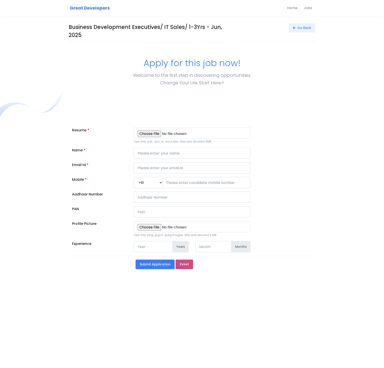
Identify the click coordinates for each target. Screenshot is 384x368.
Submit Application (155, 264)
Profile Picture (84, 223)
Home (292, 7)
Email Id (80, 164)
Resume (80, 130)
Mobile (79, 179)
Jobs (308, 7)
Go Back (303, 28)
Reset (184, 264)
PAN (75, 208)
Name (79, 150)
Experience (81, 243)
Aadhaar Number (87, 194)
